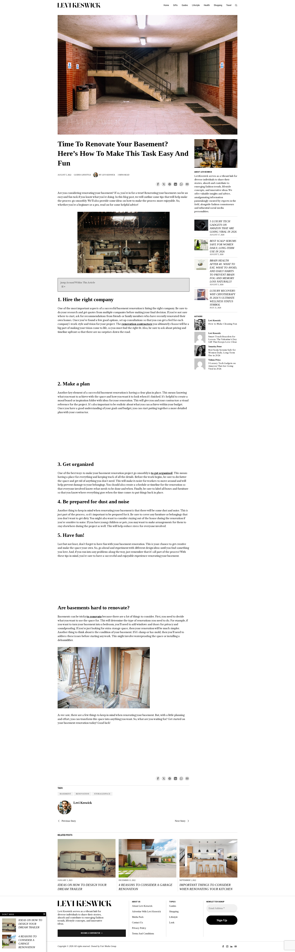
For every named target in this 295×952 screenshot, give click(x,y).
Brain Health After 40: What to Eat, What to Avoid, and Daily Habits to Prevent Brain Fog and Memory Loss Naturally (223, 271)
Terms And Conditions (143, 933)
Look (171, 922)
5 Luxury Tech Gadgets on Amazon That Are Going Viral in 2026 (223, 226)
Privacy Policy (139, 928)
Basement (65, 794)
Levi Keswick (108, 175)
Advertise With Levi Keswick (146, 911)
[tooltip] (158, 184)
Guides (77, 175)
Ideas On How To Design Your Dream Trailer (82, 887)
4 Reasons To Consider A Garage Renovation (145, 887)
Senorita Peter (215, 346)
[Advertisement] (123, 359)
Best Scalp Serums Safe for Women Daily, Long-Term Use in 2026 (223, 246)
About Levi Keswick (142, 906)
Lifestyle (86, 175)
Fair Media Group (108, 946)
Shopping (174, 911)
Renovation (82, 794)
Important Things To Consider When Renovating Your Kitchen (205, 887)
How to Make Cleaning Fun (222, 324)
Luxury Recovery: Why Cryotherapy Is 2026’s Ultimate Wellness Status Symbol (223, 297)
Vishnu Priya (214, 360)
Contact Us (137, 922)
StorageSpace (102, 794)
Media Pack (138, 917)
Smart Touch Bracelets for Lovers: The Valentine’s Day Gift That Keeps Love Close (222, 339)
